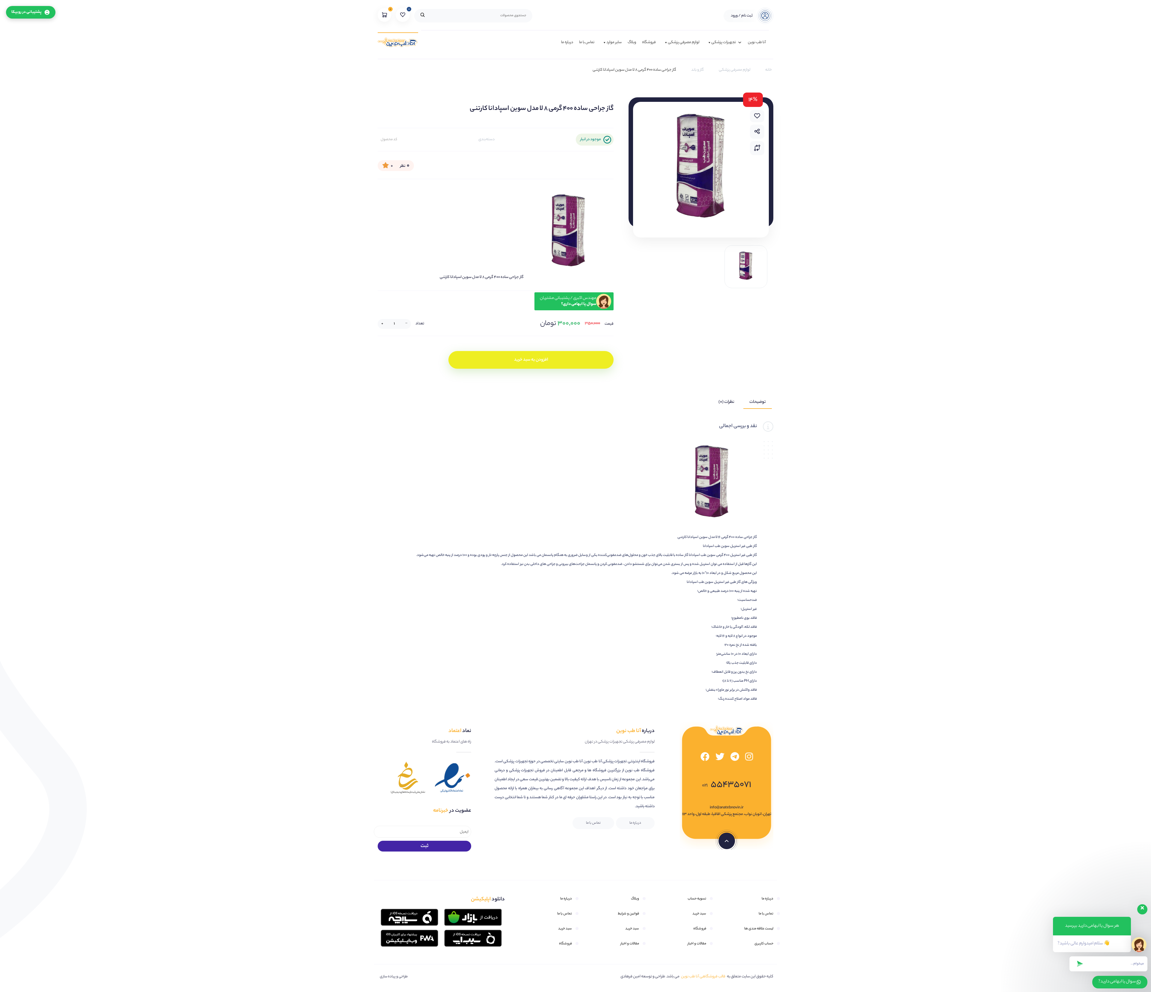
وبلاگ (632, 42)
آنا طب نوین (757, 42)
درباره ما (567, 42)
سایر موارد (614, 42)
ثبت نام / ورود (742, 16)
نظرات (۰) (726, 402)
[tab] (757, 402)
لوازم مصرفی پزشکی (683, 42)
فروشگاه (649, 42)
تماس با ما (586, 42)
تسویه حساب (697, 899)
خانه (768, 70)
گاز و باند (697, 70)
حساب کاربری (763, 944)
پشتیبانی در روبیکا (26, 12)
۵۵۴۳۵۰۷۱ (726, 785)
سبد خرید (699, 914)
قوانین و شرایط (628, 914)
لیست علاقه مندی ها (758, 929)
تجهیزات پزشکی (723, 42)
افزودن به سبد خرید (531, 360)
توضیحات (757, 402)
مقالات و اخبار (697, 944)
